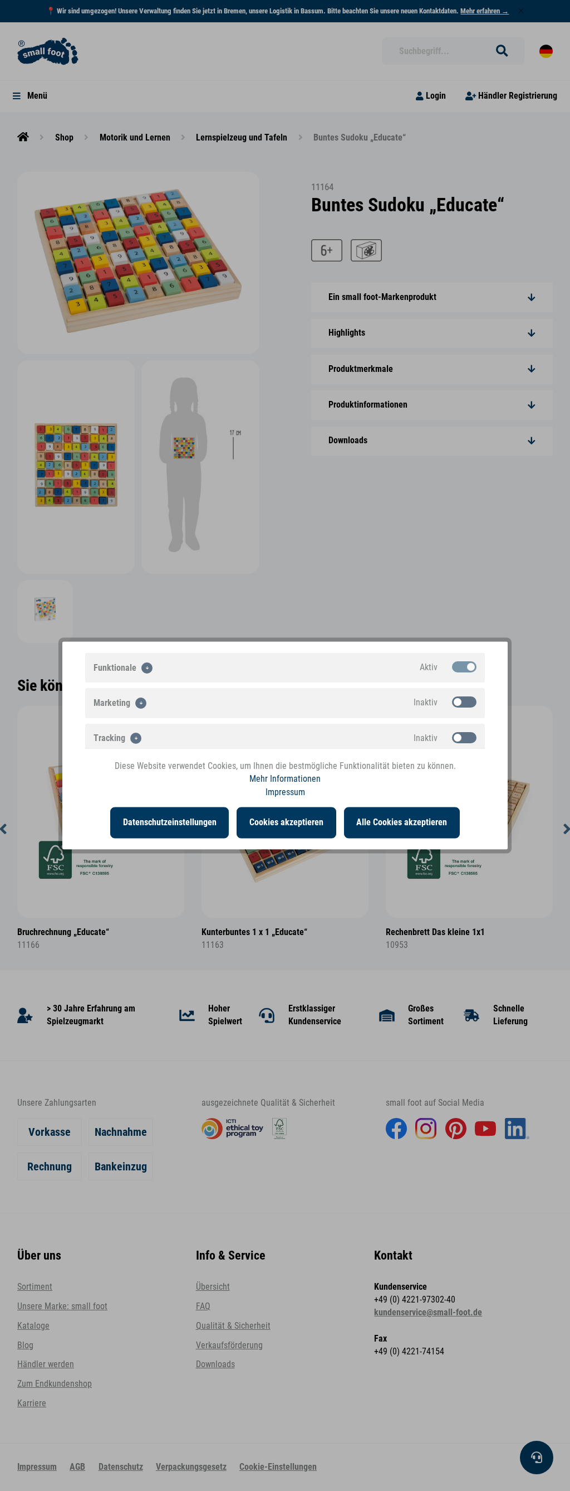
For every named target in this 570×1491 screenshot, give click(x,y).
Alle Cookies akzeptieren (401, 822)
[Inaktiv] (464, 702)
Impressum (285, 792)
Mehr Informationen (285, 779)
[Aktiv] (464, 666)
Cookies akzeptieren (286, 822)
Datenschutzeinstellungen (170, 822)
